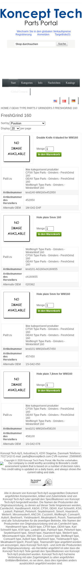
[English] (55, 102)
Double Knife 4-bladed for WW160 (57, 137)
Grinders (45, 108)
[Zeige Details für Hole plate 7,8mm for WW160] (18, 398)
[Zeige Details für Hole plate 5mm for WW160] (18, 318)
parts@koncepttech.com (36, 456)
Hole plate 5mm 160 (49, 217)
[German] (73, 102)
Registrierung (24, 34)
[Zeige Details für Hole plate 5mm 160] (18, 241)
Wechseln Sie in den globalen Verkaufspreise (44, 31)
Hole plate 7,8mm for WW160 (54, 373)
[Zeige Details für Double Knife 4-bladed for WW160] (18, 161)
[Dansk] (64, 102)
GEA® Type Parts (23, 108)
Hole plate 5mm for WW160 (53, 294)
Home (5, 108)
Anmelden (43, 34)
